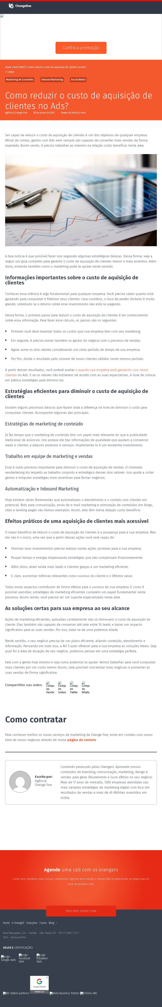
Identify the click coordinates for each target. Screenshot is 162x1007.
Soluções (32, 923)
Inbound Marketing (52, 79)
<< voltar (9, 72)
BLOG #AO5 (19, 67)
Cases (43, 923)
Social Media (78, 79)
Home (8, 67)
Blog (51, 923)
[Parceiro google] (40, 993)
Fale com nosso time (81, 911)
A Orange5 (18, 923)
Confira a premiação (81, 47)
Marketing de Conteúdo (19, 79)
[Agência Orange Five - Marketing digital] (20, 8)
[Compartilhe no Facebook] (50, 685)
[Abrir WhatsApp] (152, 997)
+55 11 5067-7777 (68, 933)
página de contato (81, 740)
